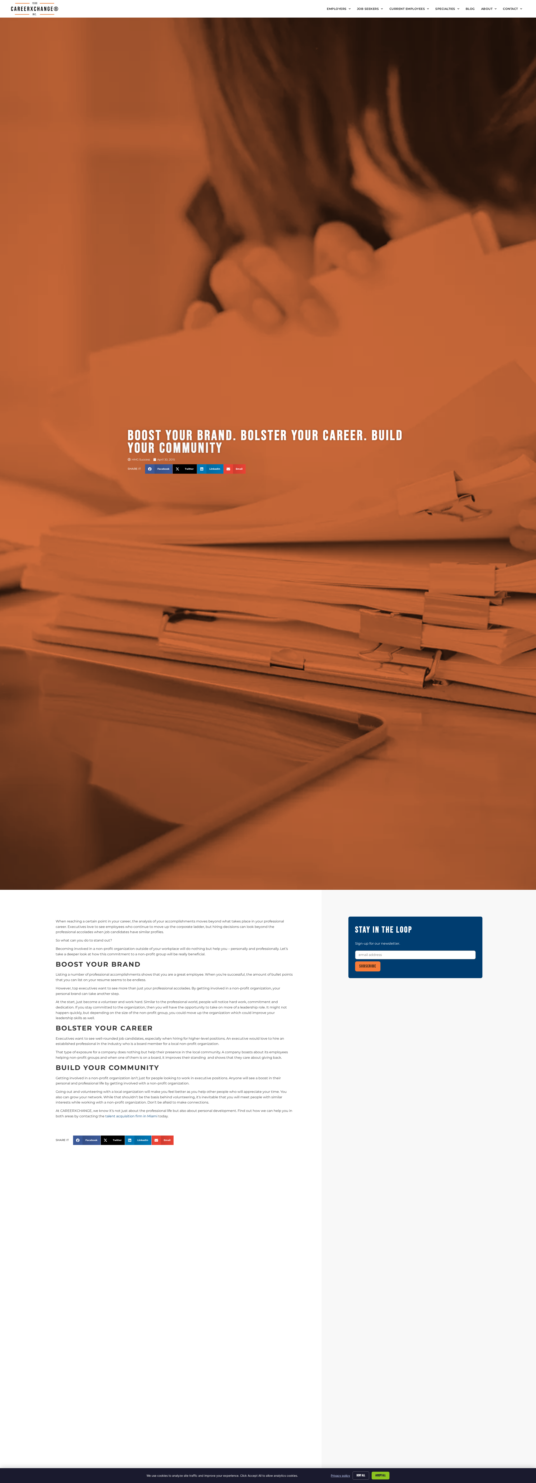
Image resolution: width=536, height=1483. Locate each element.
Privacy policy (340, 1475)
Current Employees (407, 9)
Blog (470, 9)
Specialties (445, 9)
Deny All (361, 1475)
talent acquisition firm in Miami (131, 1116)
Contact (510, 9)
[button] (159, 469)
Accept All (380, 1475)
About (487, 9)
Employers (337, 9)
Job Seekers (368, 9)
